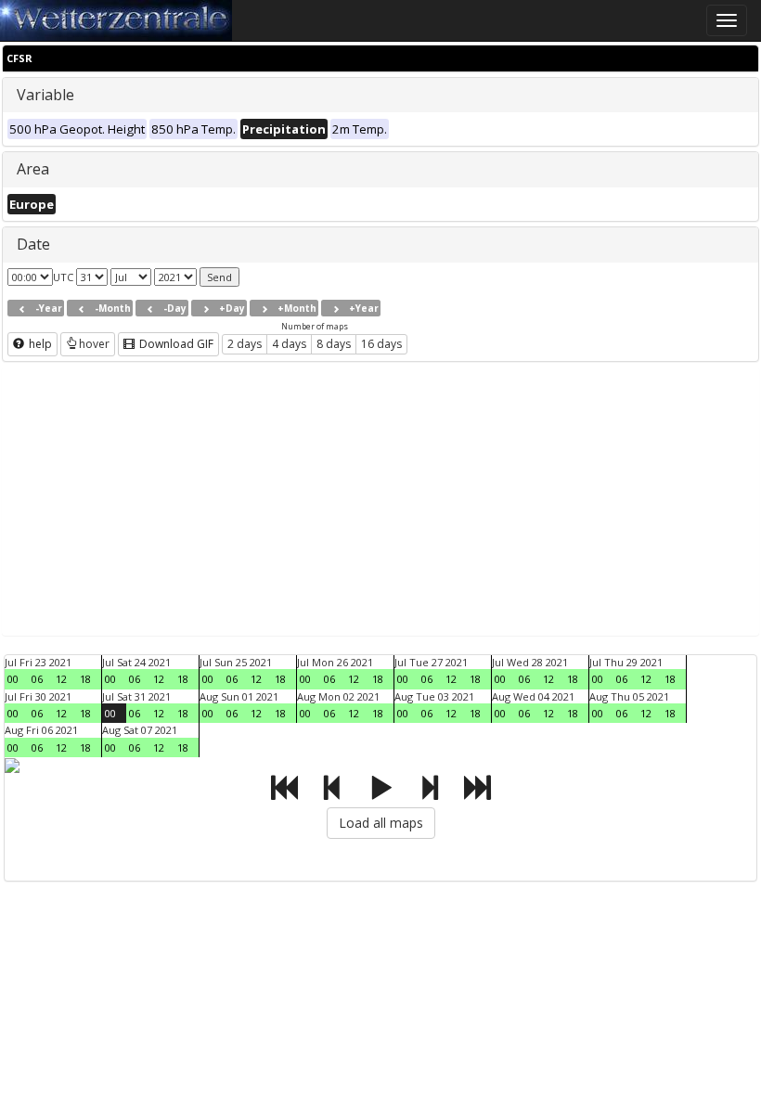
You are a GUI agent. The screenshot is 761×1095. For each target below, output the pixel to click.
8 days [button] (333, 344)
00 (13, 679)
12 (61, 679)
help (39, 344)
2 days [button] (244, 344)
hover (94, 344)
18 (85, 679)
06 (37, 679)
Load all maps (381, 822)
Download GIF (174, 344)
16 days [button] (381, 344)
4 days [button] (289, 344)
